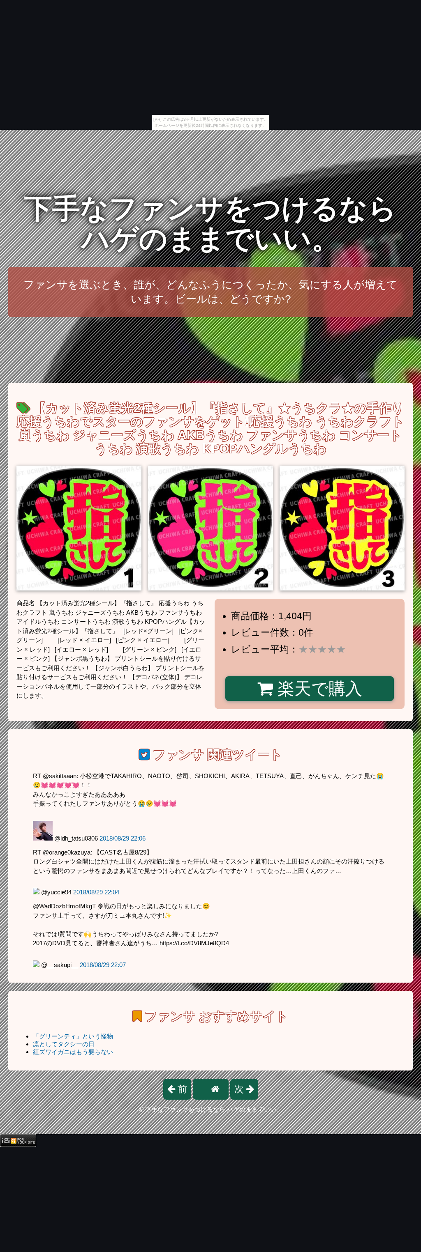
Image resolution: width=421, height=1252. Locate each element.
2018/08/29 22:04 (96, 892)
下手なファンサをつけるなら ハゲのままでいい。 (210, 223)
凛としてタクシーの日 (64, 1044)
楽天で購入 (317, 688)
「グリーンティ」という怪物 (73, 1036)
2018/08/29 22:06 (122, 838)
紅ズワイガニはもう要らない (73, 1051)
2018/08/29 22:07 (103, 964)
